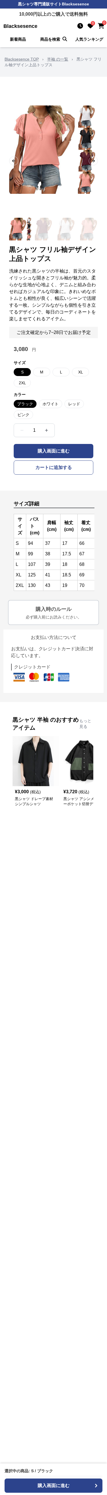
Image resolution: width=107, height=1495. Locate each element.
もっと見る (85, 724)
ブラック (25, 404)
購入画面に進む (54, 450)
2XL (22, 383)
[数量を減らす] (22, 430)
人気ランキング (89, 39)
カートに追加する (53, 467)
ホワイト (50, 404)
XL (80, 372)
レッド (74, 404)
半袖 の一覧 (57, 59)
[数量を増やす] (46, 430)
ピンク (23, 414)
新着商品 (18, 39)
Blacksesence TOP (22, 59)
